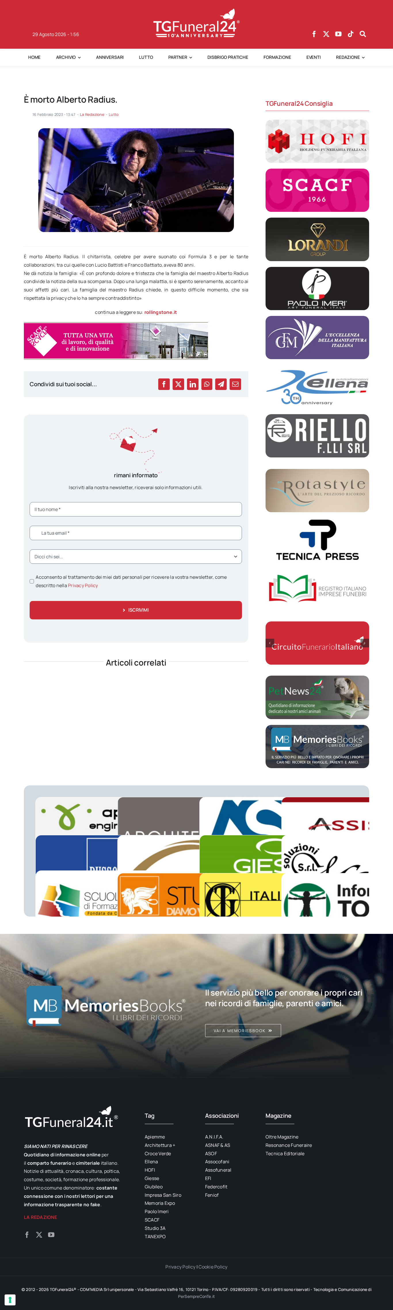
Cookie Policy (213, 1267)
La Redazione (92, 114)
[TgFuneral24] (196, 11)
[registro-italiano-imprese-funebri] (317, 569)
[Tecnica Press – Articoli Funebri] (317, 520)
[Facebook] (164, 384)
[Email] (235, 384)
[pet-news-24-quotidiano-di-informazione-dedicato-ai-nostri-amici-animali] (317, 678)
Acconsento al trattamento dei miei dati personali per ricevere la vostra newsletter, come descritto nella (131, 581)
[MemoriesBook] (106, 1006)
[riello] (317, 416)
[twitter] (326, 34)
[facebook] (314, 34)
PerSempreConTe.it (196, 1296)
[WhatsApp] (206, 384)
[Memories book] (287, 1006)
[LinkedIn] (193, 384)
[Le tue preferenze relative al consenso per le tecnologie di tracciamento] (10, 1299)
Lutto (114, 114)
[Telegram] (221, 384)
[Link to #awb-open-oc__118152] (363, 34)
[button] (270, 643)
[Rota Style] (317, 471)
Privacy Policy (83, 585)
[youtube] (338, 34)
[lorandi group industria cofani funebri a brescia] (317, 220)
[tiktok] (351, 34)
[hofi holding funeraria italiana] (317, 122)
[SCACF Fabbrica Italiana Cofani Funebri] (317, 171)
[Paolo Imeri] (317, 269)
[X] (178, 384)
